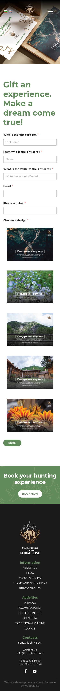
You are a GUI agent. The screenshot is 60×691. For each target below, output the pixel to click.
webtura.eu (32, 685)
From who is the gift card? (22, 151)
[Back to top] (52, 683)
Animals (30, 602)
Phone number (14, 203)
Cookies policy (30, 578)
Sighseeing (30, 618)
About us (30, 567)
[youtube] (34, 671)
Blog (30, 572)
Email (8, 186)
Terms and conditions (30, 583)
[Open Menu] (50, 11)
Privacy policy (30, 588)
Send (12, 442)
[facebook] (25, 671)
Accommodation (30, 607)
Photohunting (30, 613)
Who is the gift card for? (21, 134)
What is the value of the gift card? (28, 169)
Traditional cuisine (30, 623)
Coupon (30, 628)
